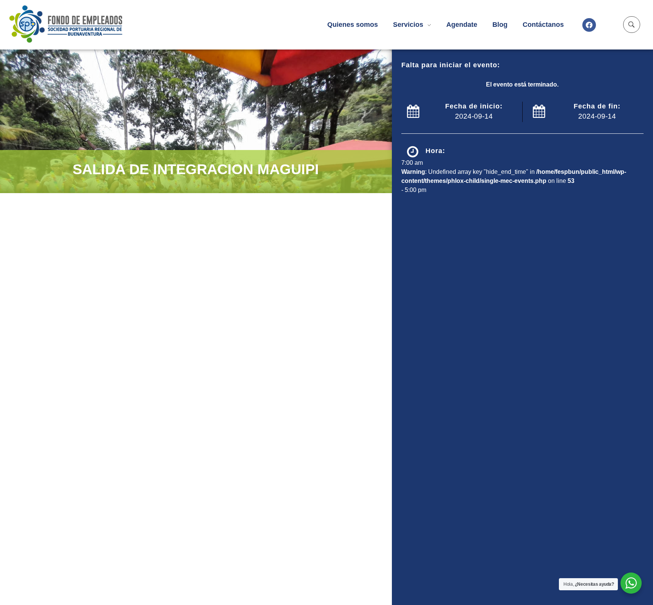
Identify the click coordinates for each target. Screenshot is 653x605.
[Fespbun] (79, 23)
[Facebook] (589, 25)
